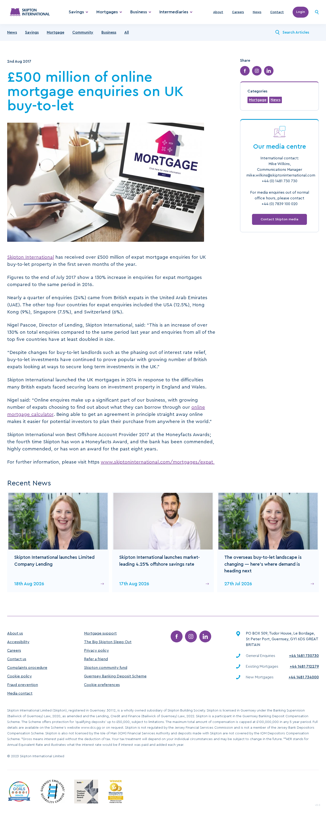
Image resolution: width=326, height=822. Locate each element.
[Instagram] (191, 636)
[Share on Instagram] (257, 71)
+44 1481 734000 (304, 677)
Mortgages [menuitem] (107, 12)
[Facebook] (177, 636)
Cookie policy (19, 676)
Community (82, 32)
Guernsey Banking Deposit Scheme (115, 676)
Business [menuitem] (138, 12)
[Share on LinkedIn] (268, 71)
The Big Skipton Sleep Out (107, 642)
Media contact (19, 693)
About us (15, 633)
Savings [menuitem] (76, 12)
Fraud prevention (22, 685)
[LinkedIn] (205, 636)
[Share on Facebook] (245, 71)
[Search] (317, 12)
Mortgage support (100, 633)
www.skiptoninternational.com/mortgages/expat (158, 462)
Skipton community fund (105, 668)
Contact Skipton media (279, 219)
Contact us (16, 659)
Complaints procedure (27, 668)
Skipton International (30, 257)
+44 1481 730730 (304, 656)
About (218, 12)
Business (108, 32)
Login (300, 12)
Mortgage (55, 32)
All (126, 32)
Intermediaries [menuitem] (173, 12)
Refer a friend (96, 659)
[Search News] (277, 32)
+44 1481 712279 (304, 666)
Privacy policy (96, 650)
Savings (32, 32)
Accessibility (18, 642)
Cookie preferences (102, 685)
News (257, 12)
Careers (238, 12)
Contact (277, 12)
